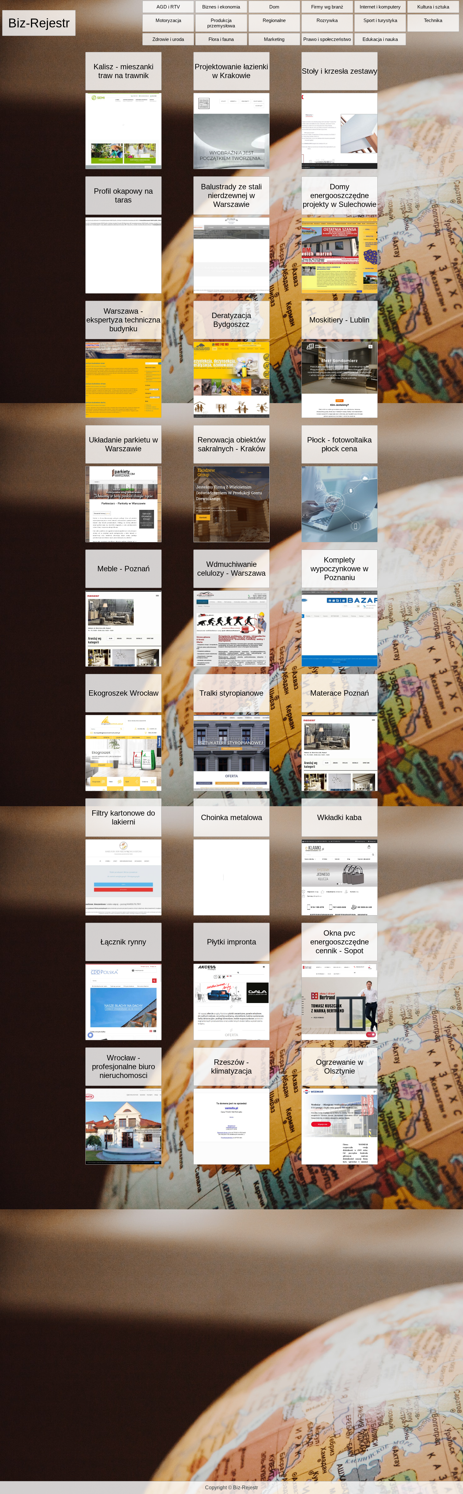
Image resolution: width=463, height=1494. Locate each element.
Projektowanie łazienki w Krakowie (231, 71)
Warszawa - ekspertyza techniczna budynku (123, 320)
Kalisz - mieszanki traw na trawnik (123, 71)
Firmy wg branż (327, 6)
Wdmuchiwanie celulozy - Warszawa (231, 568)
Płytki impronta (231, 942)
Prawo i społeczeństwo (327, 39)
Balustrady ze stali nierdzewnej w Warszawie (231, 195)
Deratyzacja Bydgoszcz (231, 319)
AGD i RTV (168, 6)
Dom (274, 6)
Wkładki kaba (339, 817)
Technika (433, 20)
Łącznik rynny (123, 942)
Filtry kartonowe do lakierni (123, 817)
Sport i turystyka (380, 20)
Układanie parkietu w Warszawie (123, 444)
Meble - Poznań (123, 568)
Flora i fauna (221, 39)
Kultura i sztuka (433, 6)
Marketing (274, 39)
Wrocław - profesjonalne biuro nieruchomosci (123, 1066)
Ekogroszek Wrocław (123, 693)
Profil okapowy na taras (123, 195)
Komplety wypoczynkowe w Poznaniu (339, 569)
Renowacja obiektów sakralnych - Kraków (231, 444)
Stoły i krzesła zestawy (339, 71)
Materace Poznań (339, 693)
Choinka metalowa (231, 817)
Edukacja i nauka (380, 39)
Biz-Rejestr (39, 23)
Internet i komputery (380, 6)
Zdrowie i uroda (168, 39)
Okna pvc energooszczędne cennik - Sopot (339, 942)
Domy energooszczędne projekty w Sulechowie (339, 195)
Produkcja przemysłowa (221, 23)
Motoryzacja (168, 20)
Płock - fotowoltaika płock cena (339, 444)
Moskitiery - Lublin (339, 320)
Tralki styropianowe (231, 693)
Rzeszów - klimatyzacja (231, 1066)
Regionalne (274, 20)
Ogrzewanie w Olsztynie (339, 1066)
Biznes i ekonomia (221, 6)
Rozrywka (327, 20)
